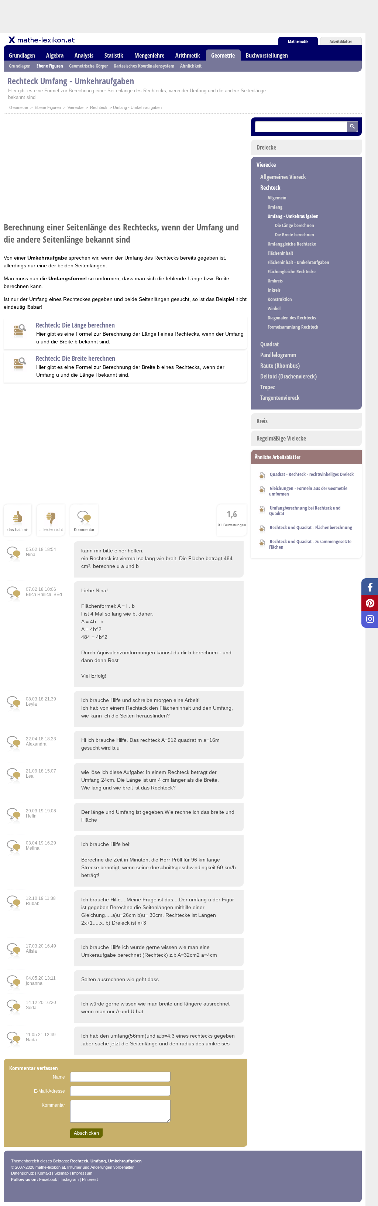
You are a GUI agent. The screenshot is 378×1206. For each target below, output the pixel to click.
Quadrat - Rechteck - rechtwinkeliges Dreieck (312, 474)
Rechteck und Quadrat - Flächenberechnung (311, 527)
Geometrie (223, 55)
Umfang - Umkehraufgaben (293, 216)
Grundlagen (22, 55)
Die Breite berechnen (294, 234)
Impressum (82, 1173)
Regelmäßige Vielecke (281, 438)
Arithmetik (187, 55)
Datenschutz (22, 1173)
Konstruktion (280, 299)
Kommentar (53, 1105)
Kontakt (44, 1173)
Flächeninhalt (280, 253)
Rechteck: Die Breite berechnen (19, 366)
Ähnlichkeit (191, 65)
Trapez (267, 387)
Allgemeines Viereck (283, 177)
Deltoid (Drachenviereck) (288, 376)
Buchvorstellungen (267, 55)
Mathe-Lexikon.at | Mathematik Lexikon (42, 40)
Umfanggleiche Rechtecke (292, 243)
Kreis (262, 421)
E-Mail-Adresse (49, 1091)
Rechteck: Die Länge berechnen (19, 333)
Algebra (54, 55)
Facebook (48, 1179)
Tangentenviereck (280, 398)
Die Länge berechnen (294, 225)
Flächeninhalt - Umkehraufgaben (298, 262)
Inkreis (274, 290)
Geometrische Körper (88, 65)
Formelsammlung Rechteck (293, 326)
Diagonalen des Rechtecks (292, 317)
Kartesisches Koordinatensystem (144, 65)
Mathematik (298, 41)
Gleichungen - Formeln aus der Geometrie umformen (308, 491)
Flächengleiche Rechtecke (292, 271)
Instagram (70, 1179)
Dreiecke (266, 147)
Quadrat (269, 344)
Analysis (84, 55)
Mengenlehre (149, 55)
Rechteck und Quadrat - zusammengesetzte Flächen (310, 544)
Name (59, 1077)
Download (262, 474)
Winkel (274, 308)
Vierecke (75, 107)
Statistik (113, 55)
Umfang (275, 206)
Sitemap (61, 1173)
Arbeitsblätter (341, 41)
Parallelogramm (278, 355)
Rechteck (98, 107)
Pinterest (90, 1179)
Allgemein (277, 197)
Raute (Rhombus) (280, 366)
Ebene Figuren (50, 65)
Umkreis (275, 280)
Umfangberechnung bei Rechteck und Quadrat (304, 510)
